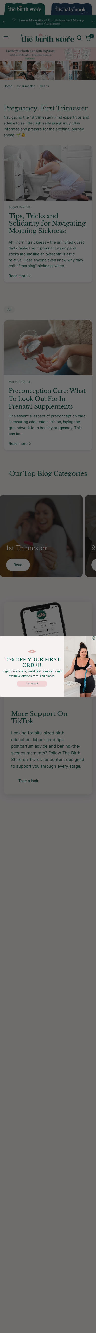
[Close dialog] (93, 637)
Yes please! (32, 683)
